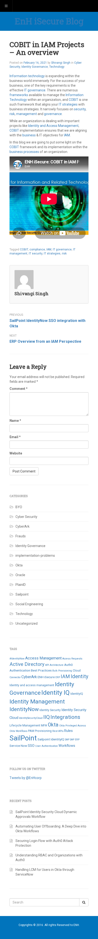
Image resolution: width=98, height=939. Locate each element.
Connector (15, 677)
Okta (19, 565)
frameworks (19, 95)
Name (15, 421)
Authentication (20, 670)
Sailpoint (22, 594)
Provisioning (43, 731)
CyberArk (22, 526)
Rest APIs (58, 731)
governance (53, 114)
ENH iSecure (46, 677)
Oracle (20, 575)
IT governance (62, 249)
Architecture (57, 665)
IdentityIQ (76, 693)
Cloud (77, 670)
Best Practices (41, 670)
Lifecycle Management (25, 725)
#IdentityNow (17, 658)
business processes (24, 152)
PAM (31, 731)
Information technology (27, 76)
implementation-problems (35, 555)
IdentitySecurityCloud (31, 718)
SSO (31, 745)
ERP (57, 677)
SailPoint (23, 738)
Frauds (20, 536)
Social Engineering (29, 604)
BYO (18, 507)
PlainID (20, 585)
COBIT (73, 100)
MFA (44, 725)
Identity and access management (32, 685)
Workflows (67, 745)
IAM (67, 135)
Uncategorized (26, 623)
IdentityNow (24, 709)
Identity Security (50, 710)
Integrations (65, 717)
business (29, 135)
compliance (37, 249)
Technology (56, 66)
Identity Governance (34, 66)
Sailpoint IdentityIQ (51, 739)
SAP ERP (74, 739)
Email (15, 437)
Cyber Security (26, 517)
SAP (67, 739)
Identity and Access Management (53, 126)
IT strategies (68, 104)
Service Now (18, 746)
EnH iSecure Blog (49, 21)
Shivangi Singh (60, 62)
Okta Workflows (18, 731)
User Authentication (46, 746)
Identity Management (37, 701)
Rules (68, 731)
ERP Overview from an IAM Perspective (45, 341)
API (47, 665)
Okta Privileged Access (72, 725)
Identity (79, 676)
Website (16, 453)
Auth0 (68, 665)
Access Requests (72, 658)
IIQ (46, 717)
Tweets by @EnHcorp (26, 778)
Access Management (43, 658)
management (26, 114)
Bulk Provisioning (62, 670)
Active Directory (27, 664)
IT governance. (35, 90)
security (80, 109)
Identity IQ (55, 692)
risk (12, 114)
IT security (35, 253)
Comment (19, 389)
